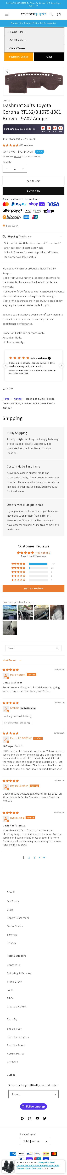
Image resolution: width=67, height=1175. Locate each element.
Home (6, 398)
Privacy (11, 943)
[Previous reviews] (5, 365)
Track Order (14, 981)
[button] (7, 14)
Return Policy (15, 1053)
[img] (11, 669)
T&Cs (10, 998)
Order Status (15, 926)
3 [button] (34, 857)
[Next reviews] (61, 365)
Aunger (18, 398)
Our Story (13, 901)
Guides (11, 1074)
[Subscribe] (54, 1094)
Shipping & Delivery (19, 973)
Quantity (7, 162)
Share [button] (10, 388)
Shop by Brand (16, 1045)
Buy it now (33, 190)
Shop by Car (14, 1028)
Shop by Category (18, 1037)
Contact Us (14, 965)
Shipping (17, 156)
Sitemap (12, 934)
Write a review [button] (33, 588)
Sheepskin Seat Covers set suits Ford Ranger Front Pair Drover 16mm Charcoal (37, 1165)
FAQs (10, 990)
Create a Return (17, 1006)
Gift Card (12, 1062)
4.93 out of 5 (42, 552)
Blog (10, 910)
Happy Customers (18, 918)
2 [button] (29, 857)
